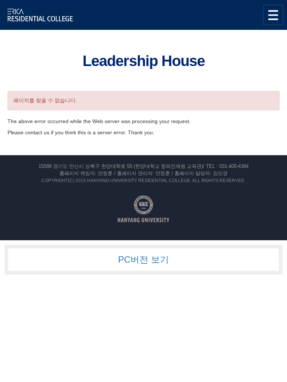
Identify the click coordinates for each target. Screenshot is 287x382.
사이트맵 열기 (273, 15)
